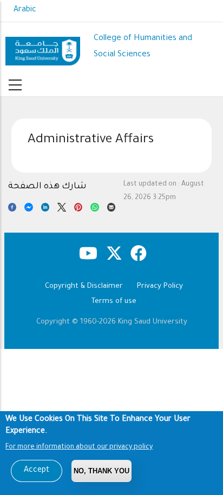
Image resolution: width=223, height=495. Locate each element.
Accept (36, 470)
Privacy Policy (160, 286)
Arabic (25, 10)
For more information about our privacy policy (79, 447)
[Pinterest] (78, 209)
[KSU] (43, 47)
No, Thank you (101, 471)
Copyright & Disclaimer (84, 286)
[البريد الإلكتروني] (111, 209)
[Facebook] (12, 209)
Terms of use (113, 302)
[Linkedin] (45, 209)
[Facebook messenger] (28, 209)
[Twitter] (61, 209)
